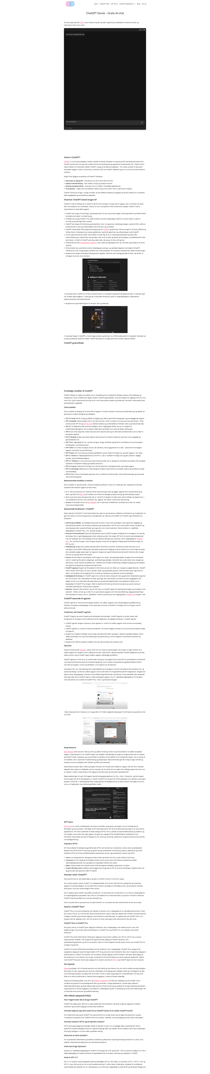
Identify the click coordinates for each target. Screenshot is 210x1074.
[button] (140, 29)
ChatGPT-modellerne (101, 981)
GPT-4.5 (115, 960)
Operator (83, 650)
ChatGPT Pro (131, 594)
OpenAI (66, 968)
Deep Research (69, 752)
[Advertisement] (105, 142)
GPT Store (67, 826)
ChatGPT (67, 162)
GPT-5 (82, 22)
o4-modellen (92, 502)
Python (106, 229)
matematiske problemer (88, 243)
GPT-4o (82, 494)
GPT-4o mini (87, 424)
